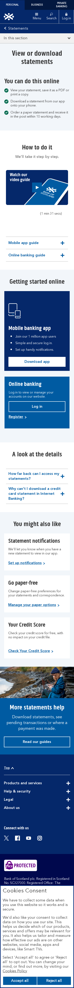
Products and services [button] (33, 783)
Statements (18, 28)
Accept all (20, 981)
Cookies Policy (15, 971)
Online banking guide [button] (26, 257)
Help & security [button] (27, 791)
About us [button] (22, 808)
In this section (16, 38)
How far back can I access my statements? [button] (33, 478)
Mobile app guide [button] (23, 245)
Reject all (54, 981)
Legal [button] (19, 800)
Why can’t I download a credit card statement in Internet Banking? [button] (34, 495)
